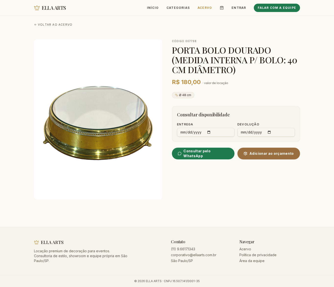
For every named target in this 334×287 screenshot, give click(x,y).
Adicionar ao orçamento (271, 153)
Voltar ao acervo (55, 24)
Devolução (248, 124)
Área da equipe (252, 261)
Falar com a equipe (277, 8)
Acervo (205, 8)
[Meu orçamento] (222, 8)
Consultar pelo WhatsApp (197, 153)
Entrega (185, 124)
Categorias (178, 8)
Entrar (239, 8)
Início (153, 8)
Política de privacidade (258, 255)
